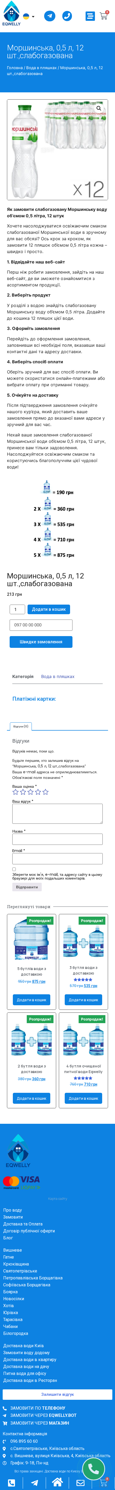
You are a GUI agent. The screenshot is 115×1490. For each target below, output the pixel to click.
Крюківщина (16, 1272)
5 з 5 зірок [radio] (45, 800)
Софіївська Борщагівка (26, 1292)
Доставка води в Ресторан (30, 1388)
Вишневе (12, 1258)
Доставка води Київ (23, 1353)
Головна (15, 67)
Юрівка (10, 1320)
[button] (90, 16)
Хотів (8, 1313)
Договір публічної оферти (29, 1238)
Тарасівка (12, 1327)
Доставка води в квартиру (29, 1367)
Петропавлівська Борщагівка (33, 1285)
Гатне (8, 1265)
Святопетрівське (20, 1279)
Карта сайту (57, 1207)
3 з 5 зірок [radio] (30, 800)
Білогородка (15, 1341)
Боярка (10, 1299)
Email (18, 859)
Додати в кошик (49, 609)
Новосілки (13, 1306)
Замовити (13, 1225)
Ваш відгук (22, 809)
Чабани (10, 1334)
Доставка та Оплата (23, 1232)
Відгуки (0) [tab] (20, 734)
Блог (8, 1245)
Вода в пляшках (41, 67)
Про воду (12, 1218)
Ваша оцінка (24, 794)
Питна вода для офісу (24, 1381)
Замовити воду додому (26, 1360)
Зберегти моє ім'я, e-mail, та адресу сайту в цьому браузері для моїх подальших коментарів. (57, 884)
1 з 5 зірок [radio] (15, 800)
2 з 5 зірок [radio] (23, 800)
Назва (19, 839)
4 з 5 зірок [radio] (38, 800)
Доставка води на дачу (26, 1374)
